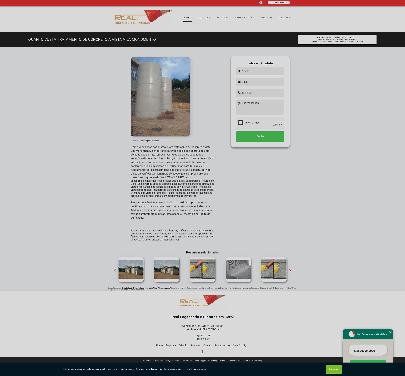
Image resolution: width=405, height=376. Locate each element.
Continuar (334, 369)
